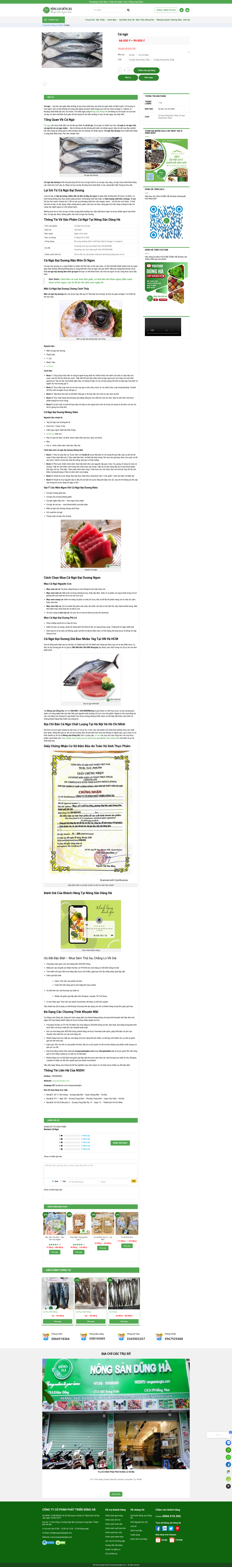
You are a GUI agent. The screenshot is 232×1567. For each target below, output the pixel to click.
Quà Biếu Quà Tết (127, 20)
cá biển (97, 735)
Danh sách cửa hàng (138, 1539)
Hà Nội (161, 109)
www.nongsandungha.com (61, 1537)
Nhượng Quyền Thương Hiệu (169, 20)
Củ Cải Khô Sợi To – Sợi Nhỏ (103, 1238)
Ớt (47, 358)
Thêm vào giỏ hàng (146, 70)
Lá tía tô (49, 366)
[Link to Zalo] (164, 1528)
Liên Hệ (186, 20)
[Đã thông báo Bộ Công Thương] (48, 1542)
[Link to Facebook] (158, 1528)
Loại (120, 59)
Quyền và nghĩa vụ (112, 1549)
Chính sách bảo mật (113, 1532)
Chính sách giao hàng (114, 1515)
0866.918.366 (171, 1516)
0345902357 (136, 1339)
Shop (54, 25)
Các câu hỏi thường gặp (115, 1541)
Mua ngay (55, 1252)
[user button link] (181, 10)
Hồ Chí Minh (170, 109)
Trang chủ (46, 25)
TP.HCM (178, 1540)
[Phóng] (45, 84)
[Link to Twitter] (171, 1528)
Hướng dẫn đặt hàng (113, 1545)
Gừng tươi (50, 434)
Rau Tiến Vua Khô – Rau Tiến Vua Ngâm (54, 1238)
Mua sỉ (128, 77)
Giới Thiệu (100, 20)
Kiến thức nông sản (145, 20)
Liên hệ (133, 1526)
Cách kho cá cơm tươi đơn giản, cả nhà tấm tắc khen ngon (90, 279)
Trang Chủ (90, 20)
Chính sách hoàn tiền (113, 1524)
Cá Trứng (113, 1312)
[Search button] (128, 10)
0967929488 (174, 1339)
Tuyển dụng (135, 1535)
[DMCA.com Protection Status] (60, 1542)
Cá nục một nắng (83, 1312)
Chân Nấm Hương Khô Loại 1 (78, 1238)
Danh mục (112, 20)
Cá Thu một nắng (50, 1312)
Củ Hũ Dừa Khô (127, 1237)
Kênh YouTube (136, 1530)
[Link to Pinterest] (177, 1528)
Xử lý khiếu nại (111, 1553)
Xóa (188, 52)
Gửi (133, 1181)
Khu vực (121, 55)
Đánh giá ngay (120, 1143)
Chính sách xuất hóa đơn (115, 1528)
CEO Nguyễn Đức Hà (139, 1522)
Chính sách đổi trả (112, 1520)
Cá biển (60, 25)
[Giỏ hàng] (187, 10)
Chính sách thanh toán (114, 1537)
